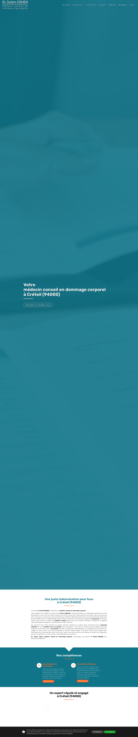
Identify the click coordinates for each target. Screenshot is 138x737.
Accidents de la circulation (49, 665)
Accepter (111, 732)
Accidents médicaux (86, 664)
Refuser (98, 732)
